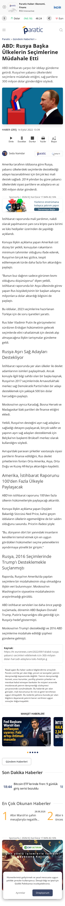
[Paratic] (32, 30)
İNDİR (57, 7)
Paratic (6, 39)
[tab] (27, 752)
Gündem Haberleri (23, 39)
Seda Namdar (17, 153)
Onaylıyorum (42, 892)
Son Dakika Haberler (22, 772)
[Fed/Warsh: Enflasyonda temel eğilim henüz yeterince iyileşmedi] (26, 731)
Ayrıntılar (20, 892)
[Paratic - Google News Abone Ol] (49, 155)
